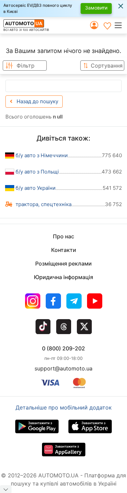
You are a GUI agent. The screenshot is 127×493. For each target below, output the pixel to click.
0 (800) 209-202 (63, 348)
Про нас (63, 236)
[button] (120, 25)
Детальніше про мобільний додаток (64, 407)
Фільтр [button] (26, 65)
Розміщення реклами (63, 263)
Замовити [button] (96, 8)
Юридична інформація (63, 277)
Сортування (107, 65)
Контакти (63, 249)
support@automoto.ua (63, 368)
